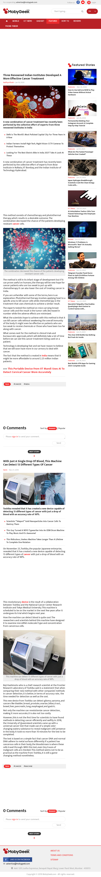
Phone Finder (11, 26)
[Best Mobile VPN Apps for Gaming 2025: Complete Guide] (82, 351)
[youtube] (83, 2)
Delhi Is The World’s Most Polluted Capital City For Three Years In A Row (35, 136)
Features (53, 21)
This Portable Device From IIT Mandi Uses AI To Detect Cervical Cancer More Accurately (34, 370)
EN (90, 11)
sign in (15, 436)
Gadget (40, 21)
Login (93, 2)
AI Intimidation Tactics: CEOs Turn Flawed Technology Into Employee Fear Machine (81, 213)
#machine (28, 766)
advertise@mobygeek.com (26, 2)
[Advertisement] (34, 52)
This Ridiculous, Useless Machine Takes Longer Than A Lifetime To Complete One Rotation (34, 541)
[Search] (82, 11)
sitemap (54, 860)
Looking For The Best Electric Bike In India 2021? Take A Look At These (35, 154)
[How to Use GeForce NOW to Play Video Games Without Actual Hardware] (82, 77)
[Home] (6, 21)
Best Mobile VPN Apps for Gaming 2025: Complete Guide (81, 364)
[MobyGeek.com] (16, 11)
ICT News (28, 21)
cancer (15, 224)
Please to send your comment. (22, 436)
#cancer (17, 384)
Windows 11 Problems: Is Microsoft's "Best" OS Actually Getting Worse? (80, 244)
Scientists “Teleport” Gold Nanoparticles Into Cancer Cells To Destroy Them (33, 523)
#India (26, 384)
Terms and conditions (61, 855)
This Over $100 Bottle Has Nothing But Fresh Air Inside (81, 336)
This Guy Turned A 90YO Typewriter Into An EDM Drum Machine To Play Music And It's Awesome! (35, 532)
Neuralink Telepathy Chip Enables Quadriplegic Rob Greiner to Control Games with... (81, 306)
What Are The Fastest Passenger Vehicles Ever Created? (80, 153)
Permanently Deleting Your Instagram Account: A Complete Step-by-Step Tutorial (80, 123)
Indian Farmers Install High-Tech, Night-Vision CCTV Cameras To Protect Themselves (35, 145)
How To (65, 21)
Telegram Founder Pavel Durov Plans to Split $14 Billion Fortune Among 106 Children (81, 275)
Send (59, 443)
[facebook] (17, 861)
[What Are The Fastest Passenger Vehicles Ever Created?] (82, 139)
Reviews (77, 21)
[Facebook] (78, 2)
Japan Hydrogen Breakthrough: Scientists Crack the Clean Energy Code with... (81, 182)
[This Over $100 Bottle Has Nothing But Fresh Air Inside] (82, 322)
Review (70, 239)
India (44, 356)
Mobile (15, 21)
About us (55, 851)
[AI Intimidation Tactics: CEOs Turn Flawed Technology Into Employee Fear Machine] (82, 198)
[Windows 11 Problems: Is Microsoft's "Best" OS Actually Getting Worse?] (82, 229)
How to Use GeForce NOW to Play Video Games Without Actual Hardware (81, 92)
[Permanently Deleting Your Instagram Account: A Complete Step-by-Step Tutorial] (82, 108)
